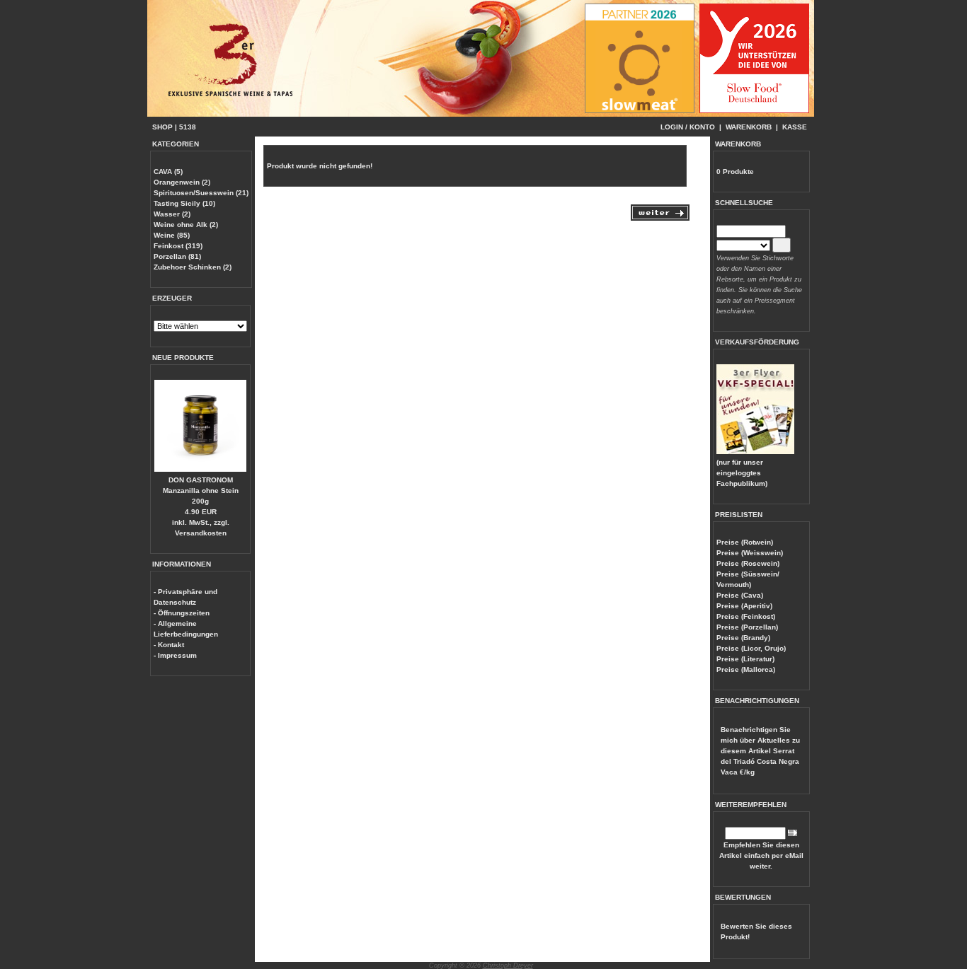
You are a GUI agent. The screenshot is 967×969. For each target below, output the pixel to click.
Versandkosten (201, 533)
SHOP (162, 127)
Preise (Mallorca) (745, 669)
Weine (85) (172, 235)
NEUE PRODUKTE (183, 357)
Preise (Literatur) (745, 659)
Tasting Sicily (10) (184, 203)
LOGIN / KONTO (687, 127)
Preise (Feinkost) (745, 616)
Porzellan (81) (177, 256)
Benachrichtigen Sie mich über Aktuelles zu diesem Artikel (760, 751)
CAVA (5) (168, 171)
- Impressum (175, 655)
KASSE (794, 127)
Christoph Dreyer (508, 965)
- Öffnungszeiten (182, 613)
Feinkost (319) (178, 246)
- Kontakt (169, 645)
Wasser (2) (172, 214)
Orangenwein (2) (182, 182)
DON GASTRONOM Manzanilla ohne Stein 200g (201, 490)
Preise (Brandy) (743, 638)
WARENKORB (749, 127)
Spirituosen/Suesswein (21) (201, 193)
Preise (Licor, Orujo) (751, 648)
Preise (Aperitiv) (744, 606)
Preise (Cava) (739, 595)
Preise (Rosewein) (747, 563)
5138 (187, 127)
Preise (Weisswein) (749, 553)
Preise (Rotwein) (744, 542)
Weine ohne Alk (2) (186, 224)
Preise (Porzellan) (747, 627)
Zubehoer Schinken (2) (192, 267)
